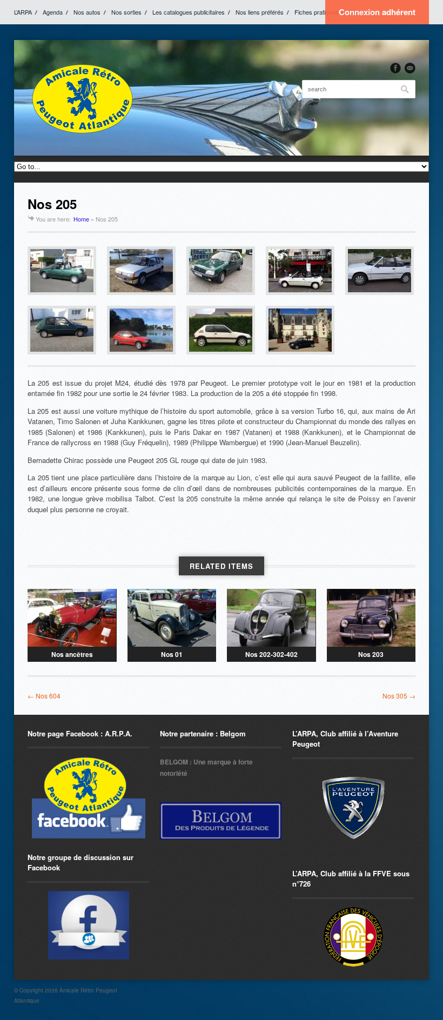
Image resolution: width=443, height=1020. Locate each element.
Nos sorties (126, 12)
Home (81, 218)
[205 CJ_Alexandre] (379, 270)
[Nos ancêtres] (72, 618)
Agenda (53, 12)
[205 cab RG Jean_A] (300, 330)
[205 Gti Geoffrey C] (141, 330)
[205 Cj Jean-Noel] (300, 270)
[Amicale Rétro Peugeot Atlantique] (82, 98)
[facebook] (395, 68)
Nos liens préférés (260, 12)
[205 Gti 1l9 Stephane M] (220, 330)
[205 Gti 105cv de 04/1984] (141, 270)
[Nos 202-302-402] (271, 618)
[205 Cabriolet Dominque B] (220, 270)
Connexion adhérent (377, 12)
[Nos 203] (371, 618)
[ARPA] (88, 925)
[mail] (410, 68)
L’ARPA (23, 12)
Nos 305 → (398, 695)
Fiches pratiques (316, 12)
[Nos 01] (172, 618)
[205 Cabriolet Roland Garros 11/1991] (62, 270)
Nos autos (86, 12)
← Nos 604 (44, 695)
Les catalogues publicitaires (188, 12)
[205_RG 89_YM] (62, 330)
